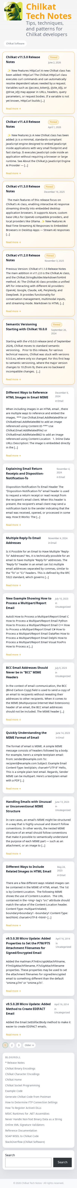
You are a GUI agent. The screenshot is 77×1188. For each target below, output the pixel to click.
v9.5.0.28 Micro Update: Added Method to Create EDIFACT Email (28, 1009)
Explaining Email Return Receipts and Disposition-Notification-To (25, 473)
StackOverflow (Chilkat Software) (25, 1142)
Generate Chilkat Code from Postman (28, 1096)
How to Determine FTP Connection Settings (31, 1102)
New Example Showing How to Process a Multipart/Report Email (28, 603)
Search (10, 1155)
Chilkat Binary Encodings (20, 1068)
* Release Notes (15, 1062)
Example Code (14, 1091)
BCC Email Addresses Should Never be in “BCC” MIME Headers (27, 672)
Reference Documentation (21, 1130)
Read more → (13, 108)
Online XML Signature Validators (24, 1124)
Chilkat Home (13, 1079)
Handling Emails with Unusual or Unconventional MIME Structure (29, 806)
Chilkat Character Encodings (22, 1074)
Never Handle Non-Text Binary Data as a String (33, 1119)
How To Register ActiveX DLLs (23, 1108)
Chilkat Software (15, 43)
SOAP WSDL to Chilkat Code (22, 1136)
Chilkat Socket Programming (22, 1085)
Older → (29, 1045)
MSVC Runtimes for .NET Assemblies (27, 1113)
